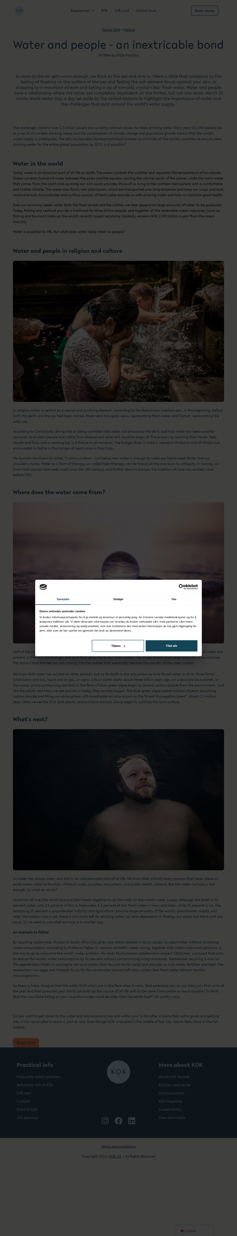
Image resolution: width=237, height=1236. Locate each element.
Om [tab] (174, 599)
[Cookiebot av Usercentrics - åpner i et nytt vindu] (181, 587)
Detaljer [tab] (119, 599)
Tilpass (116, 645)
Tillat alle (171, 645)
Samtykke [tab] (63, 599)
